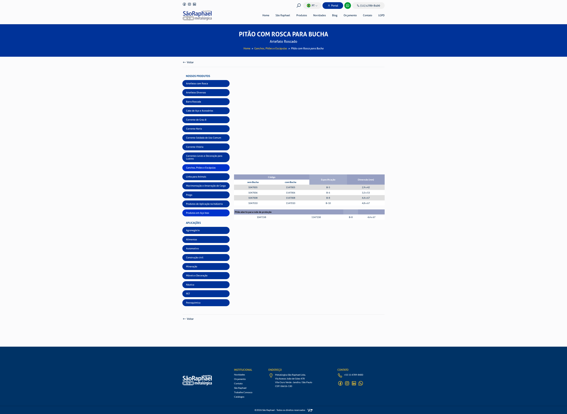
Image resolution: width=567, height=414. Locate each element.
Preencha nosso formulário (330, 361)
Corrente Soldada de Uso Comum (203, 137)
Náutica (190, 284)
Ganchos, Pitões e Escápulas (270, 48)
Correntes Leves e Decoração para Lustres (204, 157)
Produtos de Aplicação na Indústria (204, 203)
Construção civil (194, 257)
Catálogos (239, 396)
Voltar (190, 62)
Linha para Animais (196, 176)
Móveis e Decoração (196, 275)
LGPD (381, 15)
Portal (334, 5)
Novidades (319, 15)
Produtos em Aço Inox (197, 213)
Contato (367, 15)
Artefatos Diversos (196, 92)
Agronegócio (193, 230)
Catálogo (371, 125)
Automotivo (192, 248)
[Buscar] (298, 5)
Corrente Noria (194, 128)
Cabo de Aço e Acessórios (199, 110)
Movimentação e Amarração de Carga (206, 185)
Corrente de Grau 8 (196, 119)
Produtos (301, 15)
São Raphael (283, 15)
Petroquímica (193, 302)
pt (313, 5)
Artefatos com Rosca (197, 83)
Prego (189, 194)
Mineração (191, 266)
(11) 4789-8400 (370, 5)
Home (265, 15)
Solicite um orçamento (369, 134)
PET (188, 293)
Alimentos (191, 239)
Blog (334, 15)
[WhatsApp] (347, 5)
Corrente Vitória (194, 146)
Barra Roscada (193, 101)
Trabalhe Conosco (243, 392)
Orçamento (350, 15)
